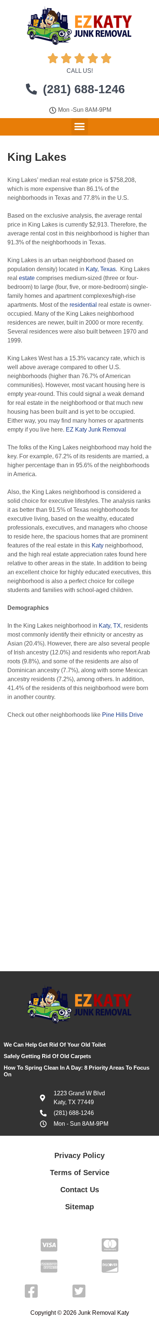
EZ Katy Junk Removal (96, 429)
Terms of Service (79, 1172)
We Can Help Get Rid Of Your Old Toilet (55, 1044)
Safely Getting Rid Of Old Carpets (47, 1056)
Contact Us (79, 1190)
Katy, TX (110, 625)
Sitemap (79, 1207)
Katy (98, 545)
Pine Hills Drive (122, 715)
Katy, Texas (101, 269)
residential (83, 305)
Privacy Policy (79, 1155)
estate (27, 278)
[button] (79, 126)
